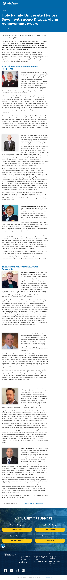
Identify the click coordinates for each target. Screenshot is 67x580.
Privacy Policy (48, 577)
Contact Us (52, 554)
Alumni (32, 503)
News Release (39, 503)
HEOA (50, 566)
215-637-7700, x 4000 (41, 561)
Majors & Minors (16, 529)
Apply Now (50, 540)
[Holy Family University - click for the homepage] (11, 555)
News (4, 10)
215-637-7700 (24, 562)
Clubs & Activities (50, 529)
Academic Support (16, 540)
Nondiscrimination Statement (54, 562)
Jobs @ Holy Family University (55, 557)
